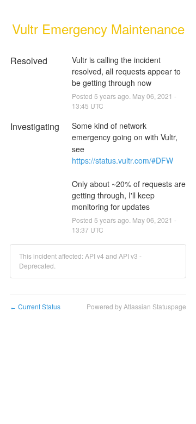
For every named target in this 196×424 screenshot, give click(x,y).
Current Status (35, 306)
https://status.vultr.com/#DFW (122, 160)
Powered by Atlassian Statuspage (136, 306)
